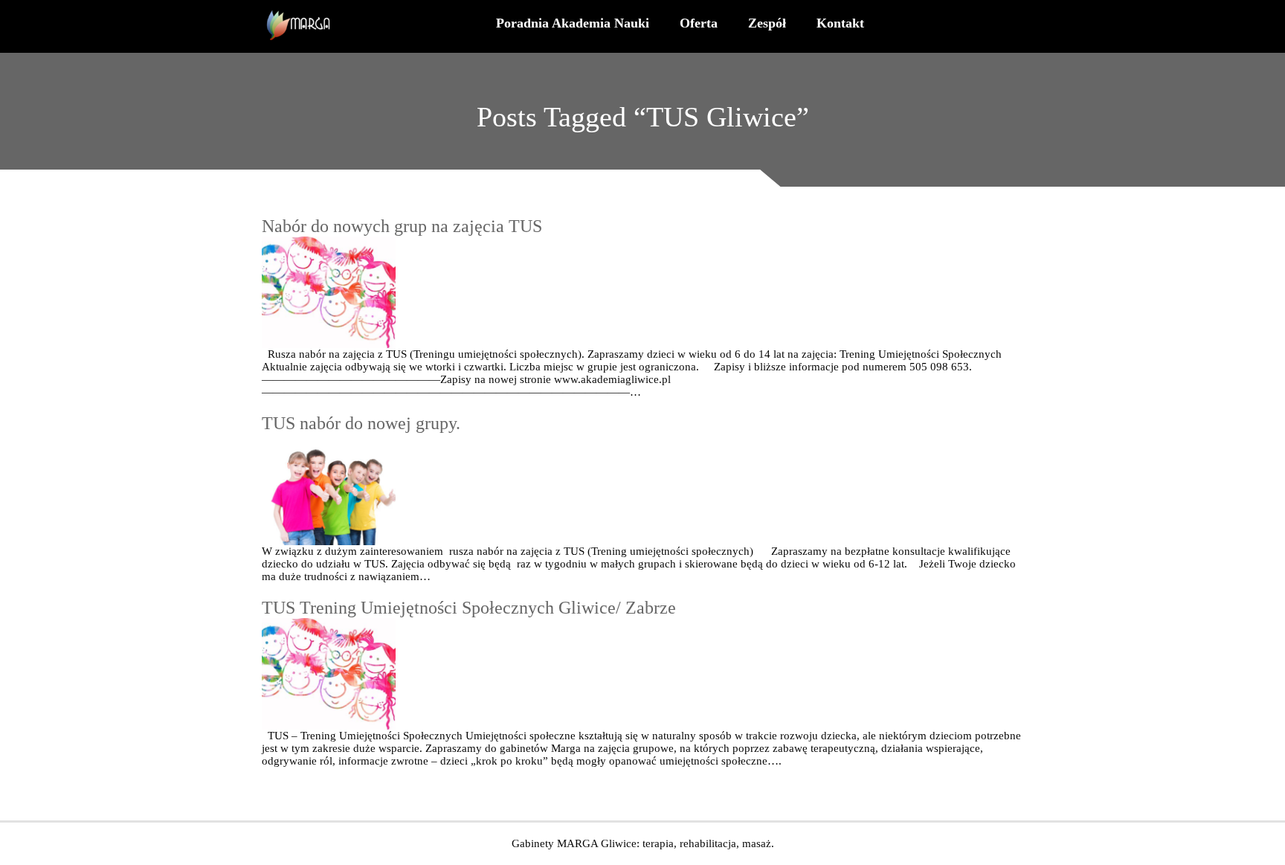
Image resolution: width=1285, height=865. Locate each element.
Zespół (767, 23)
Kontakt (840, 23)
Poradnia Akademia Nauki (572, 23)
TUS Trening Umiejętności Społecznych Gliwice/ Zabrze (469, 607)
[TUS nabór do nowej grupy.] (642, 489)
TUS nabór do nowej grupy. (361, 423)
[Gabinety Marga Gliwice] (300, 26)
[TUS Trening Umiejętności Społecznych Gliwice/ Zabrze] (642, 674)
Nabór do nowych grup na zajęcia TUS (402, 226)
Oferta (699, 23)
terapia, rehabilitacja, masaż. (708, 843)
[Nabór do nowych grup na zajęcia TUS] (642, 292)
